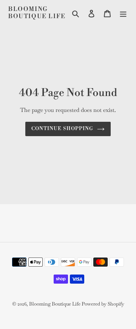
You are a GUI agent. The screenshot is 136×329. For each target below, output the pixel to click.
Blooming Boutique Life (37, 13)
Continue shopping (62, 129)
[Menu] (123, 13)
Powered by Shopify (103, 304)
